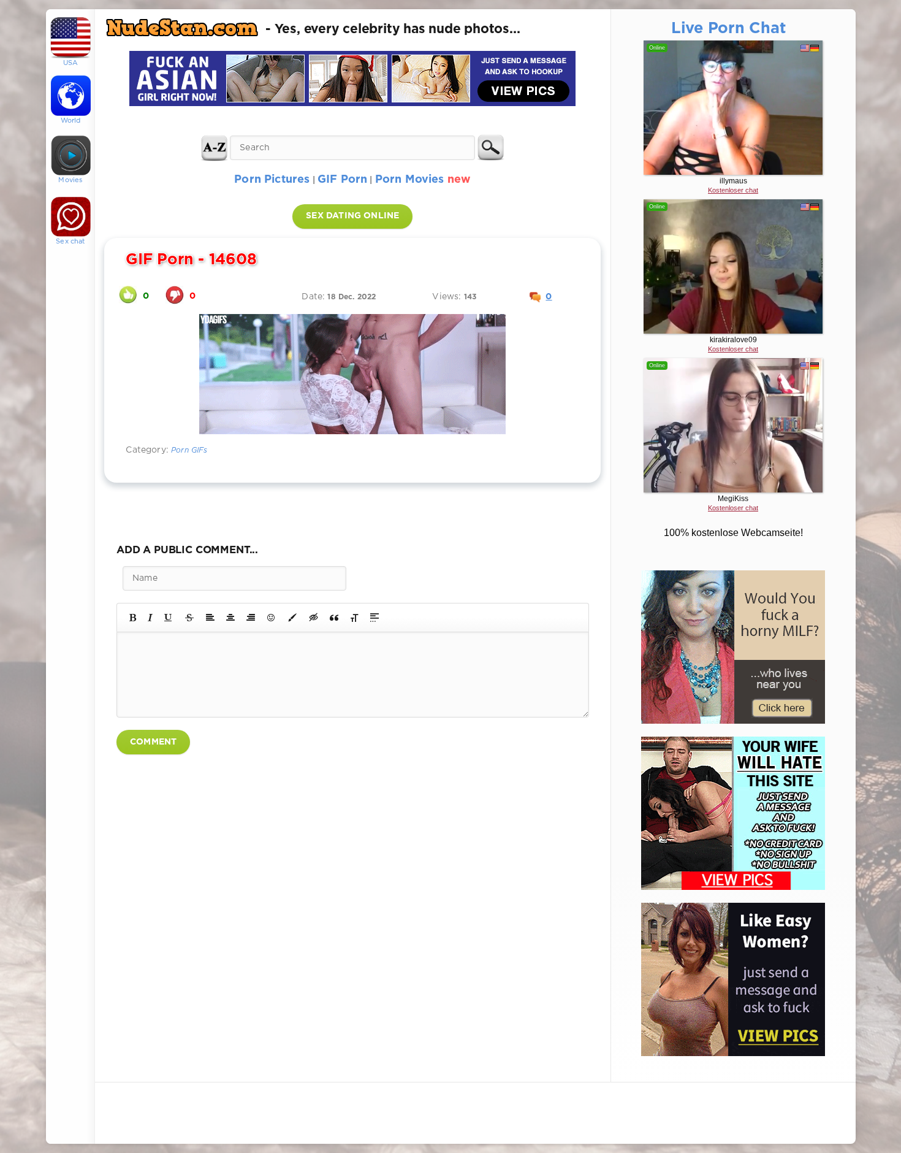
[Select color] (292, 618)
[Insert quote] (334, 618)
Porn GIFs (189, 450)
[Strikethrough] (189, 618)
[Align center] (230, 618)
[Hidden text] (313, 618)
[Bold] (132, 618)
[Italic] (150, 618)
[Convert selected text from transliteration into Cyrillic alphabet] (354, 618)
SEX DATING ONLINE (352, 216)
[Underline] (168, 618)
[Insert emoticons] (271, 618)
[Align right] (250, 618)
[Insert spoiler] (374, 618)
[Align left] (210, 618)
